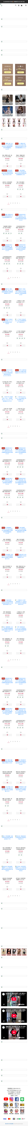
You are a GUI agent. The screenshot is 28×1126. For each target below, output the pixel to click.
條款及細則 (11, 1123)
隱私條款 (7, 1123)
